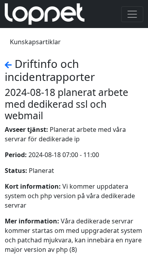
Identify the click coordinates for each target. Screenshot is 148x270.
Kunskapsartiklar (35, 42)
